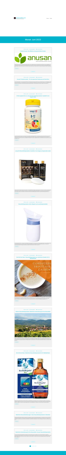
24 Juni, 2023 (26, 309)
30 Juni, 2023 (26, 49)
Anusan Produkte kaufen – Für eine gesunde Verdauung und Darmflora (33, 79)
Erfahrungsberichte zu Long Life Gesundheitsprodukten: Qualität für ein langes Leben (33, 96)
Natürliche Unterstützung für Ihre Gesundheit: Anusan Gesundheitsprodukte (33, 432)
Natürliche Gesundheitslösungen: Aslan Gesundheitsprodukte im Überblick (33, 414)
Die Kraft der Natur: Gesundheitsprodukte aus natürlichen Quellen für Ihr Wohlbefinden (33, 258)
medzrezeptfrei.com (21, 17)
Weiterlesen (16, 68)
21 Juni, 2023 (26, 430)
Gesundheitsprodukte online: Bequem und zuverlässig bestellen (33, 204)
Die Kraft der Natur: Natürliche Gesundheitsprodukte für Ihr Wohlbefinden (33, 352)
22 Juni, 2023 (26, 412)
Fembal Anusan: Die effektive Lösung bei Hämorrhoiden (33, 51)
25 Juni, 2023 (26, 255)
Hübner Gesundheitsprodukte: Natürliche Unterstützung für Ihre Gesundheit (33, 311)
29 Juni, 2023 (26, 77)
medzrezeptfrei (33, 49)
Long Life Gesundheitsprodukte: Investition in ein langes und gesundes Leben (33, 151)
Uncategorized (33, 71)
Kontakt (51, 18)
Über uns (48, 18)
